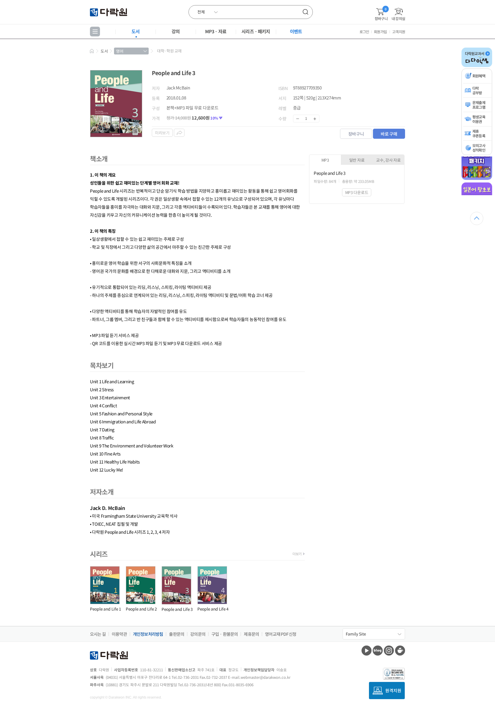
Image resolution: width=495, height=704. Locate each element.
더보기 (297, 553)
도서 (135, 31)
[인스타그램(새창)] (389, 651)
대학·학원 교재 (169, 51)
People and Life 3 (177, 609)
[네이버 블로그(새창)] (378, 651)
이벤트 (296, 31)
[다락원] (109, 11)
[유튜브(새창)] (367, 651)
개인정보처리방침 (148, 634)
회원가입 (380, 31)
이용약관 (119, 634)
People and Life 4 (213, 609)
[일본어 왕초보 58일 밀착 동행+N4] (476, 194)
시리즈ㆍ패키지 (255, 31)
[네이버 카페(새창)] (400, 651)
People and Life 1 (105, 609)
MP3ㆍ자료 (215, 31)
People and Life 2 (141, 609)
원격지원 (393, 690)
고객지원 (398, 31)
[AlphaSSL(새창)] (394, 674)
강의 (176, 31)
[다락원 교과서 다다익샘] (476, 66)
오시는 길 (98, 634)
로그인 (364, 31)
